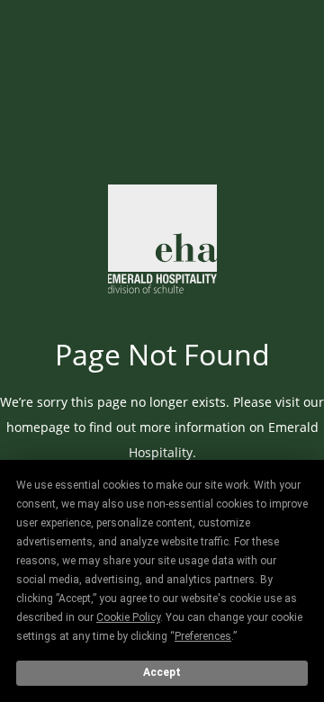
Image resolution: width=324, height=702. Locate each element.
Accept (162, 672)
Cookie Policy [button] (128, 617)
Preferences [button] (203, 636)
